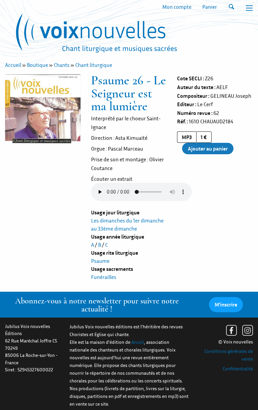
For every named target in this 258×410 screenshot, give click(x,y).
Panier (209, 6)
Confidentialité (238, 369)
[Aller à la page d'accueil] (96, 34)
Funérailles (103, 277)
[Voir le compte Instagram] (247, 330)
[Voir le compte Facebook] (231, 330)
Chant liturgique (93, 65)
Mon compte (176, 6)
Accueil (13, 65)
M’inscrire (226, 304)
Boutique (37, 65)
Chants (62, 65)
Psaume (100, 260)
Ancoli (137, 342)
